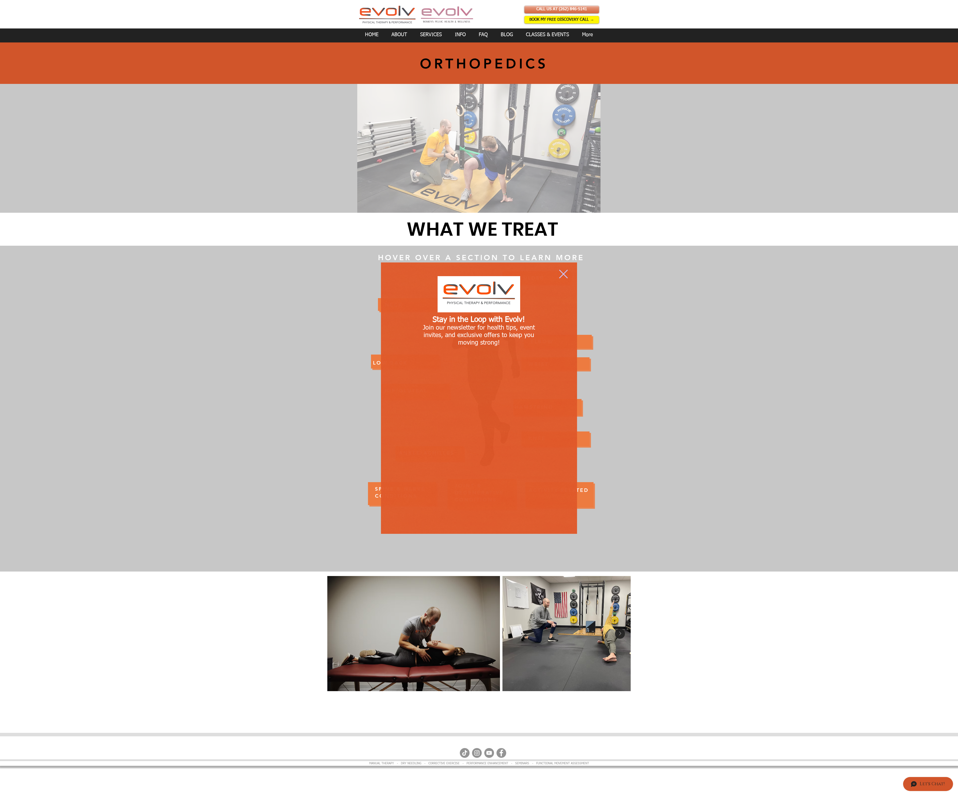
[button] (563, 274)
